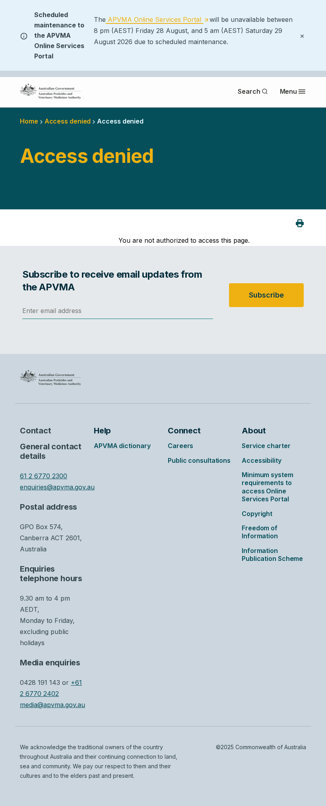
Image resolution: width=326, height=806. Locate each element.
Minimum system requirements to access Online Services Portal (267, 487)
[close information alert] (302, 35)
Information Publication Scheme (272, 554)
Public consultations (199, 460)
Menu (288, 91)
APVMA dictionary (122, 446)
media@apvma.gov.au (52, 705)
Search (249, 91)
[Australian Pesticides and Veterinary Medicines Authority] (50, 91)
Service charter (266, 446)
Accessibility (261, 460)
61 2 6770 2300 (43, 476)
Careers (180, 446)
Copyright (257, 514)
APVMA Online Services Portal (157, 19)
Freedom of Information (260, 532)
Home (29, 121)
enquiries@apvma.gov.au (57, 487)
